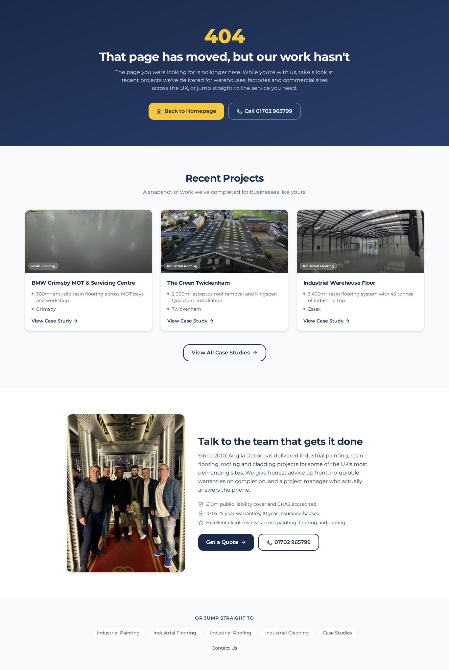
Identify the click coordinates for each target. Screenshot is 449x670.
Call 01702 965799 (268, 111)
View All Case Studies (221, 352)
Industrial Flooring (175, 633)
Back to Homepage (190, 111)
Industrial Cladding (287, 633)
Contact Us (224, 648)
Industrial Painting (118, 633)
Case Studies (337, 633)
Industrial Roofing (230, 633)
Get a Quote (222, 542)
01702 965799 (292, 542)
